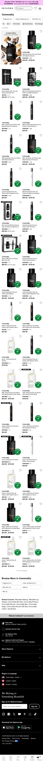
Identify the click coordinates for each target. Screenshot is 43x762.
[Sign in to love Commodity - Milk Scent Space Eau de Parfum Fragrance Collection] (41, 169)
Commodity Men (22, 604)
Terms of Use (16, 738)
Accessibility (25, 738)
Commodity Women (9, 604)
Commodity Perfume (31, 602)
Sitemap (33, 738)
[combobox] (23, 8)
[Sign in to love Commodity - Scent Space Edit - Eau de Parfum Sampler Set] (20, 68)
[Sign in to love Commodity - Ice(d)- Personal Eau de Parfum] (20, 537)
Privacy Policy (6, 738)
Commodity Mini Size (15, 602)
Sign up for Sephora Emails (12, 702)
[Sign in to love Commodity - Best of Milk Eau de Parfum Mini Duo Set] (20, 236)
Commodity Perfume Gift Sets (17, 606)
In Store (17, 24)
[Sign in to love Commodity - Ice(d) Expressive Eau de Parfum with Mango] (20, 269)
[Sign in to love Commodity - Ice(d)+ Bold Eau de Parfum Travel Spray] (20, 403)
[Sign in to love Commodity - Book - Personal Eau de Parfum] (20, 336)
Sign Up (34, 706)
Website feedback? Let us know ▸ (21, 616)
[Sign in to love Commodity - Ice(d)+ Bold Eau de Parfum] (20, 437)
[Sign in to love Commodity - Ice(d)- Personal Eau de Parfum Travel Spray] (41, 437)
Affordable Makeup (21, 599)
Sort (8, 24)
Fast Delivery (29, 24)
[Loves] (35, 8)
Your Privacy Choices (8, 741)
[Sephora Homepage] (7, 8)
